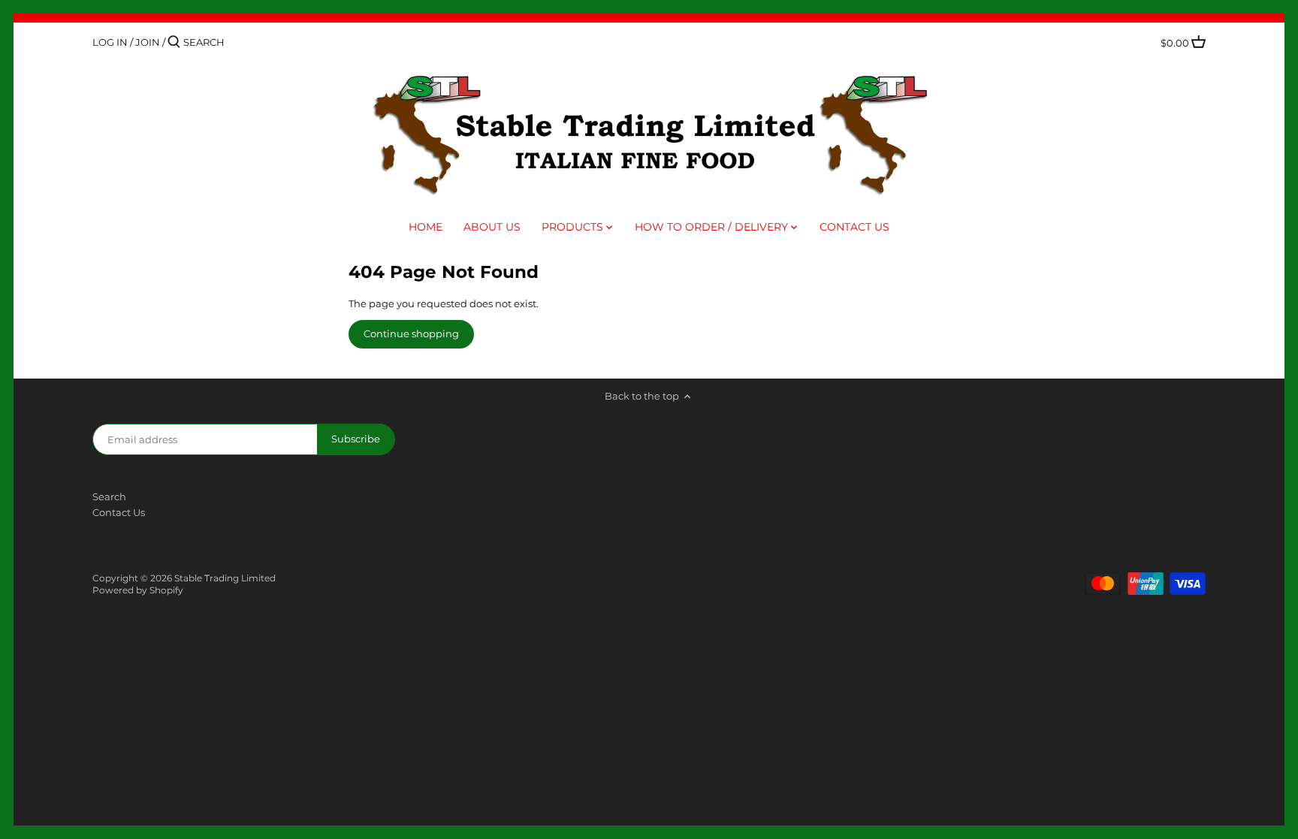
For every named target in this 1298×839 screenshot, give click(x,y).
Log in (110, 42)
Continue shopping (411, 333)
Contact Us (118, 512)
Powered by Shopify (137, 590)
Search (109, 496)
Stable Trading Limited (225, 578)
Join (147, 42)
